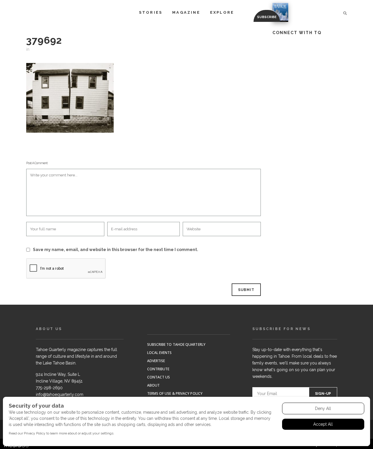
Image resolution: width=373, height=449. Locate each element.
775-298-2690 (49, 387)
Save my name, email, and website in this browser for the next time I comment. (115, 249)
